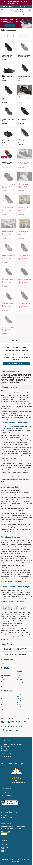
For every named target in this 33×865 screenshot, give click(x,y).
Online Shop (7, 15)
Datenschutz (13, 859)
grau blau (19, 671)
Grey (2, 677)
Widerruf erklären (15, 861)
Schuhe (14, 15)
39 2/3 (2, 696)
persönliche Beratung (7, 6)
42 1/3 (2, 705)
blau (2, 682)
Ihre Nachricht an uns (17, 363)
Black (2, 671)
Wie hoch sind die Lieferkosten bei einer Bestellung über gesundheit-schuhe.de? (15, 649)
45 (18, 696)
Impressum (5, 859)
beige (2, 679)
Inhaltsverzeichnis (10, 387)
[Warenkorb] (30, 10)
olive (18, 677)
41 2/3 (2, 702)
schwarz (19, 679)
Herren (19, 15)
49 (18, 709)
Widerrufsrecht (5, 792)
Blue (2, 673)
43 (1, 707)
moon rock (20, 673)
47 (18, 702)
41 (1, 700)
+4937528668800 (6, 757)
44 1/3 (19, 694)
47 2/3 (19, 705)
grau (2, 686)
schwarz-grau (21, 682)
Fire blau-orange (5, 675)
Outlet (11, 599)
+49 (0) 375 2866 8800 (26, 6)
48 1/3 (19, 707)
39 (1, 694)
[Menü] (2, 10)
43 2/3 (2, 709)
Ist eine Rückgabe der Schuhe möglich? (15, 654)
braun (2, 684)
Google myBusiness (7, 817)
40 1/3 (2, 698)
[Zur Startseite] (16, 10)
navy (18, 675)
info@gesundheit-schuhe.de (9, 754)
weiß (18, 684)
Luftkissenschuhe (27, 15)
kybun (2, 663)
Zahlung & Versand (6, 795)
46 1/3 (19, 700)
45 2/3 (19, 698)
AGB (19, 859)
